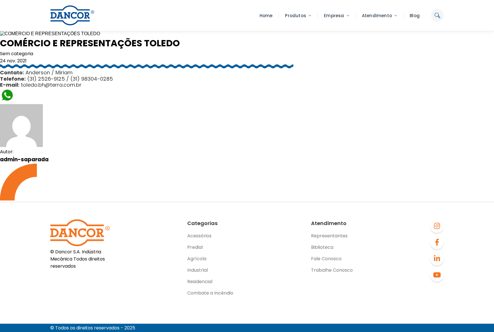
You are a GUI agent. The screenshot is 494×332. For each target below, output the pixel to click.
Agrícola (196, 258)
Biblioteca (322, 247)
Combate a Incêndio (210, 293)
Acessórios (199, 235)
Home (266, 16)
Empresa (334, 16)
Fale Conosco (326, 258)
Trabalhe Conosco (332, 270)
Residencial (199, 281)
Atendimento (377, 16)
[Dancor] (72, 15)
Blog (415, 16)
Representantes (329, 235)
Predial (195, 247)
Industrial (197, 270)
